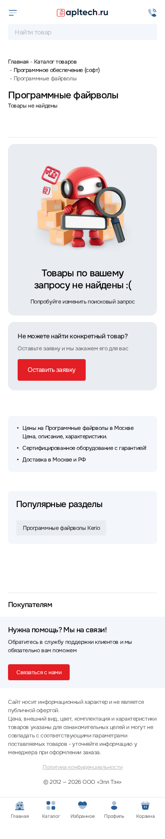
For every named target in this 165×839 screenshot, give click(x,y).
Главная (18, 61)
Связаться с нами (38, 672)
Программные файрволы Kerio (61, 527)
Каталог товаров (55, 61)
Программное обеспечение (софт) (57, 70)
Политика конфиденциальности (82, 767)
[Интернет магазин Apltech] (82, 12)
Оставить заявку (52, 370)
